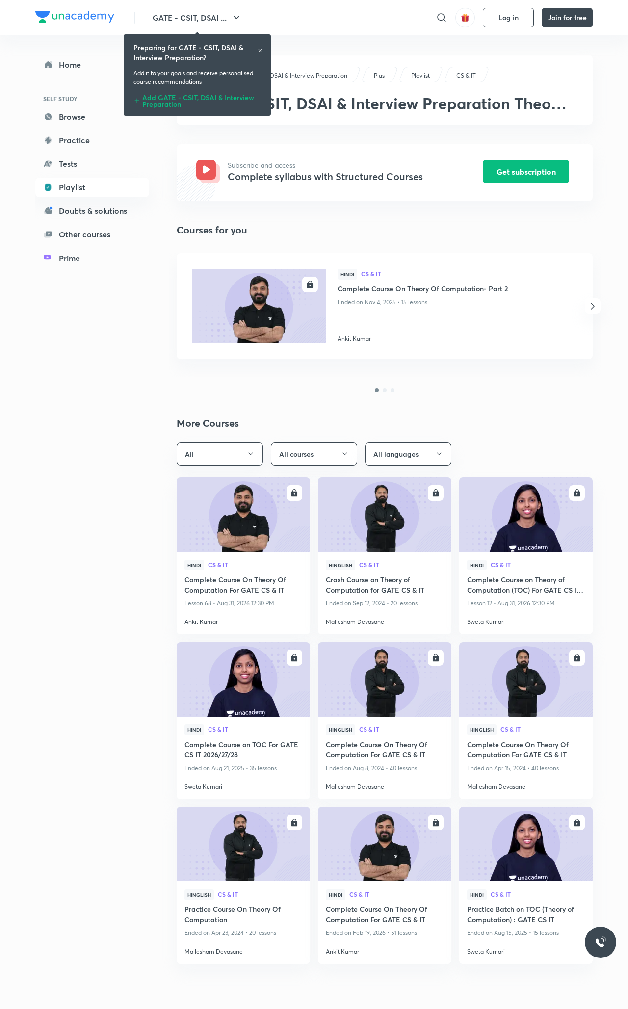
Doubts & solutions (93, 211)
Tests (68, 163)
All (189, 454)
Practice (74, 140)
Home (70, 64)
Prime (69, 258)
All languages (396, 454)
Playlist (72, 187)
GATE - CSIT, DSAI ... (190, 17)
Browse (72, 116)
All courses (296, 454)
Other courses (84, 234)
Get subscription (526, 171)
